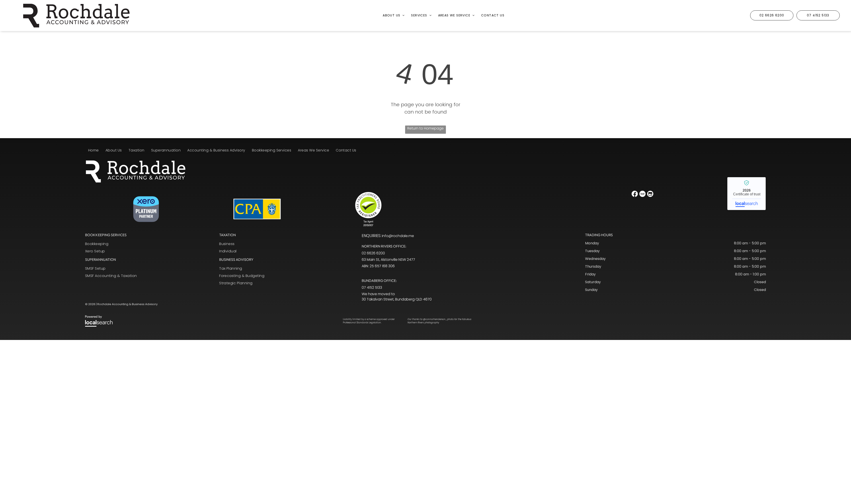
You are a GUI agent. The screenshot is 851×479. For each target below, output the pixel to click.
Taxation (227, 235)
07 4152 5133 (372, 287)
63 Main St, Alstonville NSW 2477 (388, 259)
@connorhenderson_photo (438, 319)
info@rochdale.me (398, 235)
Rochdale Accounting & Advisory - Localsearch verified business (746, 193)
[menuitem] (393, 17)
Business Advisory (236, 259)
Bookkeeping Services (106, 235)
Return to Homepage (425, 128)
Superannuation (100, 259)
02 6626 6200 (373, 253)
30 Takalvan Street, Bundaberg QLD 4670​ (397, 299)
